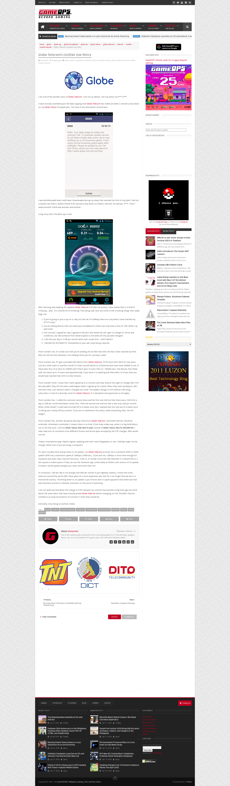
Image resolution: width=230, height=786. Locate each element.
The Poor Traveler (149, 720)
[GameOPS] (111, 542)
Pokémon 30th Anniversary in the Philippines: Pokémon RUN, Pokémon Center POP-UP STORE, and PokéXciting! (67, 731)
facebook (129, 617)
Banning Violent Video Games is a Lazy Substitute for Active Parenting (58, 36)
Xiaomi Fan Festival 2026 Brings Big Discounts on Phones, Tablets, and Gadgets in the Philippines (119, 731)
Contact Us (77, 2)
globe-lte (84, 44)
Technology (97, 26)
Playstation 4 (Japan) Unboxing (171, 310)
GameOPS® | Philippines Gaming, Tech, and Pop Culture (79, 782)
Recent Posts (168, 231)
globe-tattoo (95, 44)
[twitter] (178, 2)
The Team (52, 2)
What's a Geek (147, 723)
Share (69, 519)
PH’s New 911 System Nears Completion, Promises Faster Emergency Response (117, 755)
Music (135, 26)
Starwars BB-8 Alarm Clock (169, 265)
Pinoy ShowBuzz (91, 2)
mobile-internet (46, 47)
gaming (97, 36)
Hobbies (153, 26)
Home (42, 44)
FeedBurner (157, 753)
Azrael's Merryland (149, 728)
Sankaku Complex (149, 726)
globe (49, 44)
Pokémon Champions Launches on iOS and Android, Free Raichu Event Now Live (138, 36)
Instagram (184, 222)
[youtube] (182, 2)
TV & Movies (116, 26)
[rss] (190, 2)
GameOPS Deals (107, 2)
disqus (114, 617)
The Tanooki (147, 717)
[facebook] (174, 2)
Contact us (186, 703)
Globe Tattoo (51, 107)
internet (120, 44)
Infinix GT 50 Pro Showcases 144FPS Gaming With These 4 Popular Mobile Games (67, 766)
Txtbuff (145, 734)
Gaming (77, 26)
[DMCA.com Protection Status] (149, 762)
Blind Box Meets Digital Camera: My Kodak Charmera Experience (118, 718)
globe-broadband (71, 44)
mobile (128, 44)
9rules (189, 782)
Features (57, 26)
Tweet (49, 519)
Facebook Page (161, 222)
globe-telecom (108, 44)
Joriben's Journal (148, 731)
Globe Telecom (75, 97)
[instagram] (186, 2)
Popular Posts (153, 231)
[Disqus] (88, 655)
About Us (41, 2)
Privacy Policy (64, 2)
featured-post (184, 36)
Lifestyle (170, 26)
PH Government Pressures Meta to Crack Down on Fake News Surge (117, 743)
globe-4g (57, 44)
